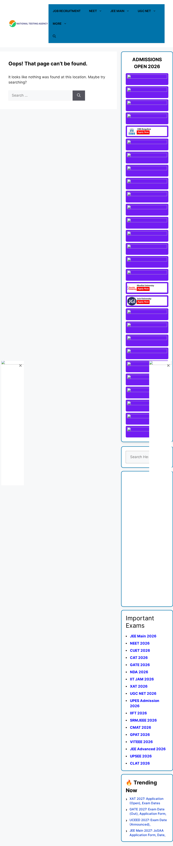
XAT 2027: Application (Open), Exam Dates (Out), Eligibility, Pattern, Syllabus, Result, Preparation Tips (148, 801)
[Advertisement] (147, 539)
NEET (93, 11)
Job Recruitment (67, 11)
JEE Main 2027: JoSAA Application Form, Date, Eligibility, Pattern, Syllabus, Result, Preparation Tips (147, 832)
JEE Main (117, 11)
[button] (54, 36)
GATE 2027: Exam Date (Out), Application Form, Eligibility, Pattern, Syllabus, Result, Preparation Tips (148, 811)
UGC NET (144, 11)
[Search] (79, 95)
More (57, 23)
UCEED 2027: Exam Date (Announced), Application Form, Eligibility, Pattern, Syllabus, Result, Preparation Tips (148, 822)
